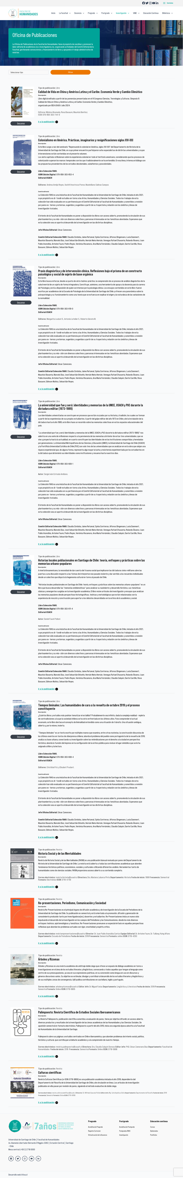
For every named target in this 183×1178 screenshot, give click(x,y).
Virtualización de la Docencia (97, 1135)
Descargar (21, 123)
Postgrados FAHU (124, 1131)
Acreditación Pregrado (95, 1127)
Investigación (123, 1135)
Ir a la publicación (46, 121)
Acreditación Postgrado (127, 1127)
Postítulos (153, 1135)
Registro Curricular (94, 1131)
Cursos (152, 1127)
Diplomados (154, 1131)
